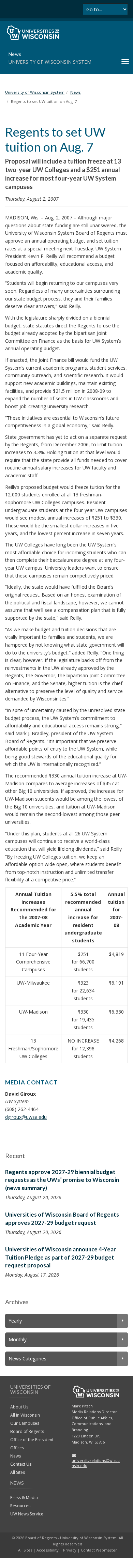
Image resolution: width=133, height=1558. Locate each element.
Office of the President (32, 1440)
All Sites (17, 1472)
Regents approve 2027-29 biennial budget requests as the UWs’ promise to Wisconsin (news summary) (62, 1179)
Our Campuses (24, 1423)
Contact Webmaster (99, 1550)
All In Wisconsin (25, 1415)
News (15, 1456)
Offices (17, 1448)
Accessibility (47, 1550)
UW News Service (26, 1514)
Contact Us (20, 1464)
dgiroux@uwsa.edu (26, 1117)
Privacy (69, 1550)
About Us (19, 1407)
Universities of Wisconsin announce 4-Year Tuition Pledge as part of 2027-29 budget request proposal (60, 1257)
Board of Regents (27, 1431)
